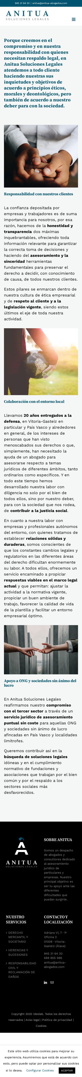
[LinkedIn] (45, 982)
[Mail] (52, 982)
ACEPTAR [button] (67, 1070)
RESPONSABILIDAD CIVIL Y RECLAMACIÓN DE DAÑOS (22, 970)
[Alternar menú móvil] (74, 19)
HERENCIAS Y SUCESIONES (18, 952)
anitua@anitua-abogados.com (49, 3)
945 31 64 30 (22, 3)
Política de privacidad (57, 1019)
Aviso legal (32, 1019)
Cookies (41, 1025)
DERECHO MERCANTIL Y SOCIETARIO (18, 937)
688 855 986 (53, 958)
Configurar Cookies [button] (40, 1070)
